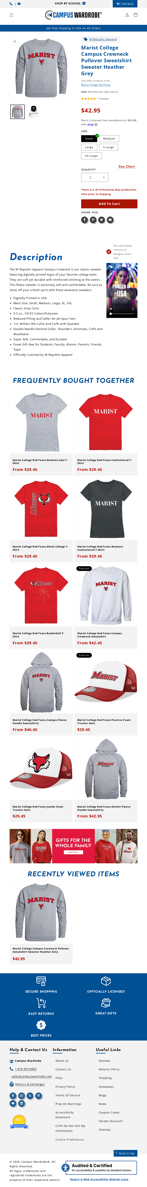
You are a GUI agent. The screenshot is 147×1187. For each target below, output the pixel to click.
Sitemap (105, 1129)
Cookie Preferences (70, 1139)
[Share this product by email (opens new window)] (110, 220)
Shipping (105, 1078)
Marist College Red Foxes (96, 84)
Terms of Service (68, 1095)
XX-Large (91, 156)
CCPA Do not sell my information (70, 1128)
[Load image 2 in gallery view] (33, 112)
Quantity (88, 170)
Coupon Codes (109, 1112)
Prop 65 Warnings (68, 1104)
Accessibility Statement (65, 1115)
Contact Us (63, 1069)
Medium (109, 138)
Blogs (103, 1095)
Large (89, 147)
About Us (62, 1060)
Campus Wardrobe (34, 1162)
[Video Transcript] (118, 266)
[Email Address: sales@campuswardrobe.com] (20, 3)
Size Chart (126, 166)
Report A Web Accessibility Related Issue (99, 1179)
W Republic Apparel (103, 39)
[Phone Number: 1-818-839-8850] (12, 3)
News (103, 1104)
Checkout (127, 4)
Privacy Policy (65, 1086)
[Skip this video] (110, 266)
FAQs (59, 1078)
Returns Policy (109, 1069)
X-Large (108, 147)
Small (89, 138)
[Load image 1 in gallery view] (17, 112)
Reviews (104, 1060)
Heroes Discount (111, 1121)
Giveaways (106, 1086)
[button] (11, 15)
